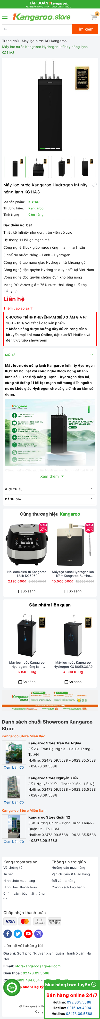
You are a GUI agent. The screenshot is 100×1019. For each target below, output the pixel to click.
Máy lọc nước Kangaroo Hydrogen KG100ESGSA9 (73, 665)
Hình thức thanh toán (20, 887)
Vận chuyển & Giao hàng (71, 874)
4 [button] (58, 148)
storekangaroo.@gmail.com (37, 966)
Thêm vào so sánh (18, 308)
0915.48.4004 (79, 1008)
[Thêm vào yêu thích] (94, 184)
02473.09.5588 (36, 973)
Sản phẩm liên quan (50, 604)
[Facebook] (7, 934)
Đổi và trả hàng (63, 881)
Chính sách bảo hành (68, 887)
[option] (50, 105)
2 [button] (47, 148)
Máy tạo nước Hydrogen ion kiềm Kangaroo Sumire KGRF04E (73, 574)
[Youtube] (28, 934)
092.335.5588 (79, 1002)
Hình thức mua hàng (19, 881)
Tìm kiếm (85, 29)
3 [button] (52, 148)
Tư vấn (8, 874)
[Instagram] (38, 934)
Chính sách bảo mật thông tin (24, 896)
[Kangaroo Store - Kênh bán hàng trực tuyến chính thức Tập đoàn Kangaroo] (41, 17)
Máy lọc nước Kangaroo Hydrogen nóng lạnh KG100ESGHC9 (27, 665)
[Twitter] (18, 934)
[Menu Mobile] (5, 16)
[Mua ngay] (9, 545)
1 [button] (42, 148)
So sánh (29, 591)
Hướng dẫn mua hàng (68, 867)
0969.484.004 (28, 980)
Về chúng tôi (13, 867)
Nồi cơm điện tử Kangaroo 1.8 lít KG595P (27, 574)
